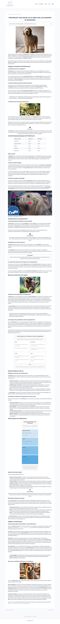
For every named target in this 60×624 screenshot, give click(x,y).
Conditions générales (28, 616)
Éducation (41, 3)
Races (36, 3)
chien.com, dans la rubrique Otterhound (17, 603)
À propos (34, 616)
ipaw (29, 603)
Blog (53, 3)
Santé (46, 3)
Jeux (49, 3)
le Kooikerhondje (22, 527)
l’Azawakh (29, 527)
